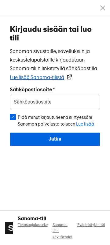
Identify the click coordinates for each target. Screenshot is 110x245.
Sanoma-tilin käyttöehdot (62, 231)
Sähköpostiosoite (31, 89)
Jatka (55, 139)
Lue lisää (85, 124)
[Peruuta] (102, 8)
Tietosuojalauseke (33, 225)
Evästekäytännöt (91, 225)
